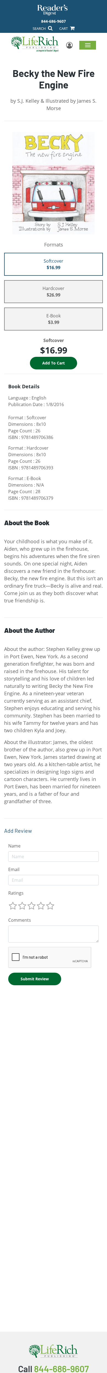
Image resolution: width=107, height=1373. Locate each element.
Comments (19, 920)
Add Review (18, 830)
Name (14, 846)
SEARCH (40, 28)
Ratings (16, 893)
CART (64, 28)
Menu (87, 44)
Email (13, 869)
